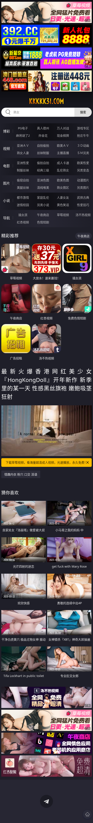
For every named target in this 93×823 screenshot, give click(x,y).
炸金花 (43, 135)
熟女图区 (63, 187)
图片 (6, 183)
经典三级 (43, 170)
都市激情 (23, 197)
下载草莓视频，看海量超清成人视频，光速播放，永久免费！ (46, 462)
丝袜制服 (43, 153)
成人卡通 (63, 163)
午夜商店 (43, 215)
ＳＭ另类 (83, 153)
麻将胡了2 (23, 135)
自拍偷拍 (43, 145)
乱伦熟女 (63, 170)
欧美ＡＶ (63, 145)
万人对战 (63, 128)
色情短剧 (43, 222)
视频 (6, 148)
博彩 (6, 131)
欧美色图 (63, 180)
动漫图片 (83, 180)
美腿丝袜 (23, 187)
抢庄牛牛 (83, 135)
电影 (6, 166)
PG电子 (23, 128)
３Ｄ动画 (83, 145)
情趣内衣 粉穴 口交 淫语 (20, 474)
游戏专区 (83, 128)
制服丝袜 (23, 170)
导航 (6, 218)
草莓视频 (63, 215)
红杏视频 (23, 222)
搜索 (83, 112)
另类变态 (83, 170)
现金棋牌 (63, 135)
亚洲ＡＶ (23, 145)
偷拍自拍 (43, 163)
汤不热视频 (83, 215)
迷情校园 (23, 205)
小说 (6, 200)
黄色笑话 (63, 205)
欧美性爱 (83, 163)
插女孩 (22, 215)
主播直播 (63, 153)
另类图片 (83, 187)
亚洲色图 (43, 180)
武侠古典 (83, 197)
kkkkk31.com (46, 101)
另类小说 (43, 205)
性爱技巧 (83, 205)
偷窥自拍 (23, 180)
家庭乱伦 (43, 197)
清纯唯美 (43, 187)
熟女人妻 (23, 153)
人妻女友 (63, 197)
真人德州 (43, 128)
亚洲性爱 (23, 163)
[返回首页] (87, 814)
